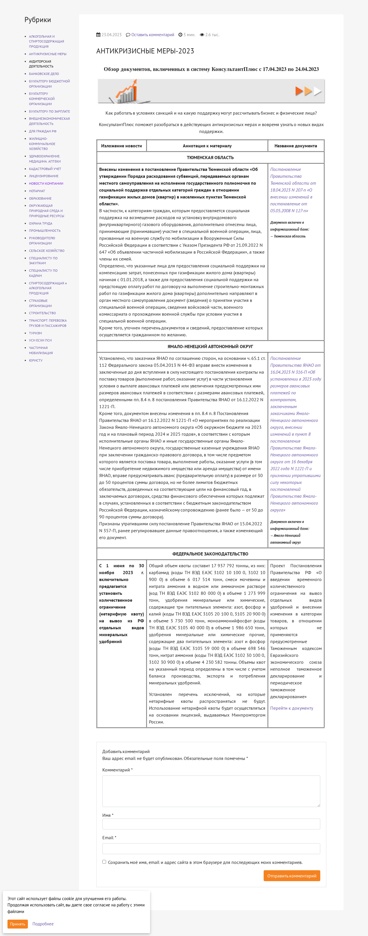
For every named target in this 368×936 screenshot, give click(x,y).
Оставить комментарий (152, 34)
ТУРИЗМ (35, 333)
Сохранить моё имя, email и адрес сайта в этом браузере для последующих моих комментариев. (205, 862)
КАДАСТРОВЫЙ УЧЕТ (45, 169)
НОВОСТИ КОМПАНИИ (46, 183)
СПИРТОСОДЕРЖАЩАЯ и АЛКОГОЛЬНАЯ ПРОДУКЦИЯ (48, 288)
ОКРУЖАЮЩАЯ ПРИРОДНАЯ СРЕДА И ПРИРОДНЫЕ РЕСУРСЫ (46, 210)
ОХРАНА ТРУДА (40, 223)
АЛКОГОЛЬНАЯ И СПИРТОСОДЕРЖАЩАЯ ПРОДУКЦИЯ (46, 41)
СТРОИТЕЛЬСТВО (42, 313)
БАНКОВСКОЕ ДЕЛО (44, 74)
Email (109, 837)
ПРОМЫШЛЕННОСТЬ (45, 230)
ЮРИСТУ (36, 360)
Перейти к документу (291, 708)
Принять (17, 924)
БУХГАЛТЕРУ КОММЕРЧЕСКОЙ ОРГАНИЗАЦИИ (42, 98)
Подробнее (43, 924)
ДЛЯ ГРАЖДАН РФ (42, 131)
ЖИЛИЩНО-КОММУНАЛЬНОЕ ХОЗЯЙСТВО (42, 143)
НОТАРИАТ (37, 191)
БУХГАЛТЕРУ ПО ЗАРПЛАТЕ (49, 111)
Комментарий (117, 770)
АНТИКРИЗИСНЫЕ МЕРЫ (47, 54)
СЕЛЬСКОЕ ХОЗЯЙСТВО (46, 250)
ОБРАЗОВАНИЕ (40, 198)
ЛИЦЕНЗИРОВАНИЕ (43, 176)
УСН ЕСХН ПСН (40, 340)
